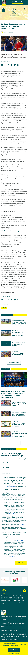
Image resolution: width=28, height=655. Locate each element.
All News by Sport (14, 443)
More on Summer (14, 362)
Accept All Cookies (13, 649)
